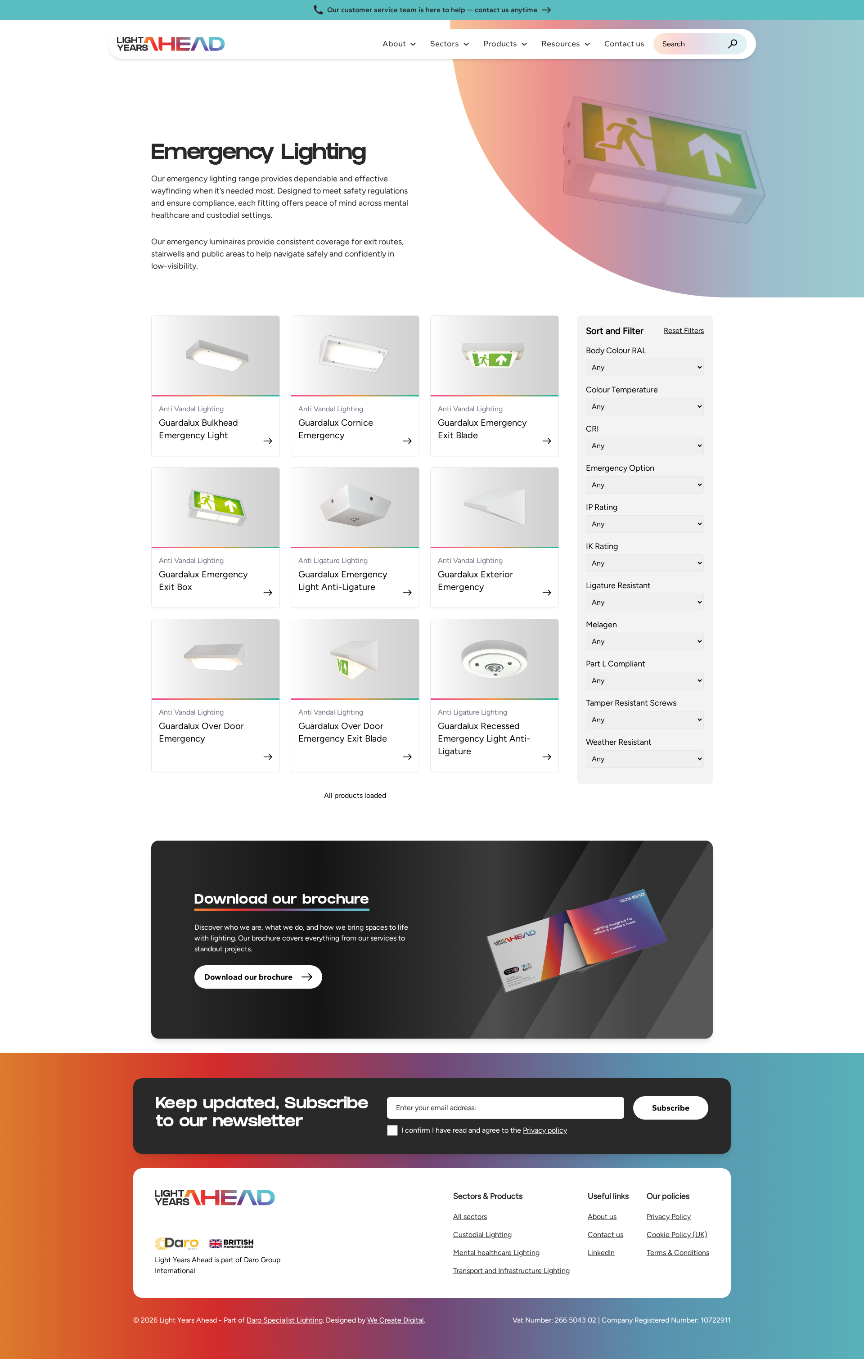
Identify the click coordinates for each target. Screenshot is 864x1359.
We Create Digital (395, 1320)
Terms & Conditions (678, 1252)
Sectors (444, 44)
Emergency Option (620, 468)
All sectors (470, 1216)
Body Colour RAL (616, 351)
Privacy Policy (669, 1216)
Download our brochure (248, 977)
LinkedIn (601, 1252)
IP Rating (602, 507)
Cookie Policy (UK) (677, 1234)
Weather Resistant (619, 742)
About (394, 44)
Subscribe (670, 1108)
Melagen (601, 625)
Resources (560, 44)
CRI (592, 429)
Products (500, 44)
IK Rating (602, 546)
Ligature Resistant (618, 585)
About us (602, 1216)
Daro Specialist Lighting (285, 1320)
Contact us (624, 44)
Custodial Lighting (482, 1234)
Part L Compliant (615, 664)
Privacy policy (545, 1130)
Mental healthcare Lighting (496, 1252)
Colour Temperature (622, 390)
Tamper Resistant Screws (631, 703)
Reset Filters (684, 330)
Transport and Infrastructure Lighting (511, 1270)
